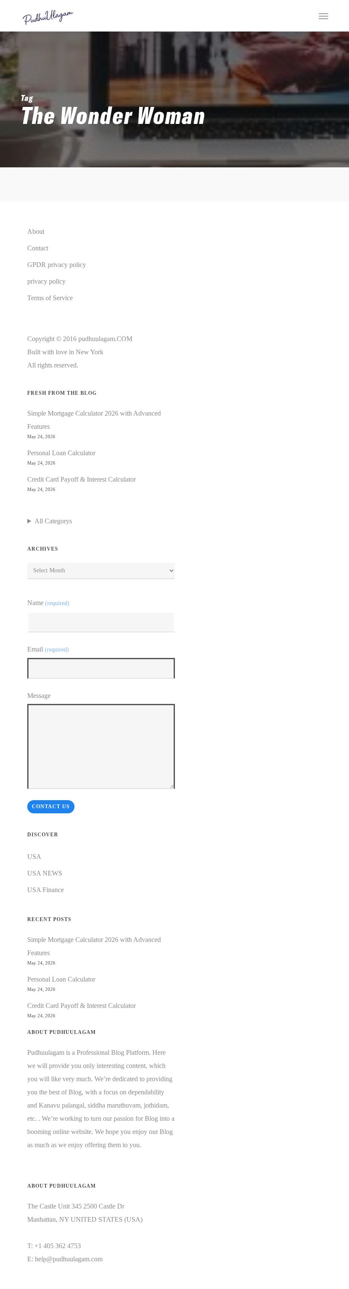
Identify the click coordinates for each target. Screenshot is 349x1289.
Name (48, 602)
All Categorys (53, 521)
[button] (323, 15)
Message (39, 695)
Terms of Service (50, 297)
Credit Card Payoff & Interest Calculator (81, 479)
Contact (37, 248)
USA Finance (45, 889)
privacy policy (46, 281)
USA (34, 856)
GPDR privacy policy (56, 264)
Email (48, 649)
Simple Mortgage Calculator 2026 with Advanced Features (94, 420)
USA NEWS (44, 873)
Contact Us (51, 807)
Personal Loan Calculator (61, 452)
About (35, 231)
